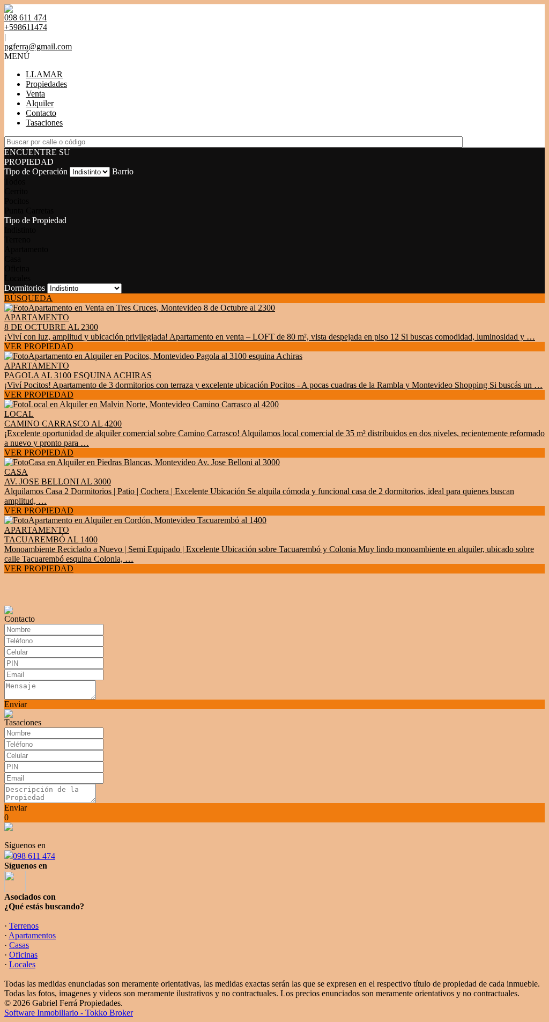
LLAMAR (44, 74)
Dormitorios (24, 287)
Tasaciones (44, 122)
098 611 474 (34, 856)
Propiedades (46, 84)
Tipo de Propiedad (35, 220)
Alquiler (40, 103)
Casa (12, 258)
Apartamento (26, 249)
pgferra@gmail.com (38, 46)
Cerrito (16, 191)
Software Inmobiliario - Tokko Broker (68, 1012)
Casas (19, 945)
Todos (14, 181)
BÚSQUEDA (28, 298)
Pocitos (16, 200)
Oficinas (23, 954)
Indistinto (20, 229)
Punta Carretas (29, 210)
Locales (17, 278)
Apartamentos (32, 935)
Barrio (122, 171)
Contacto (41, 112)
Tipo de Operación (36, 171)
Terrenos (24, 925)
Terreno (17, 239)
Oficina (16, 268)
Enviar (15, 704)
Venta (35, 93)
